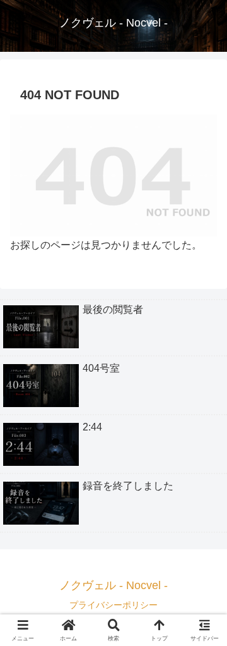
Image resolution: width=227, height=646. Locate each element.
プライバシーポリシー (113, 605)
